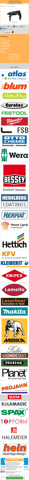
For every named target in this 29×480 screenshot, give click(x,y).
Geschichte (3, 51)
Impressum (3, 37)
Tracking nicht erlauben (14, 478)
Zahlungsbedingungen (6, 44)
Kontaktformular (4, 52)
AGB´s (2, 39)
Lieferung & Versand (5, 43)
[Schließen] (20, 459)
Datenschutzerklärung (5, 40)
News (2, 49)
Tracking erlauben (14, 475)
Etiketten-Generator (5, 46)
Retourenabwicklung (5, 45)
